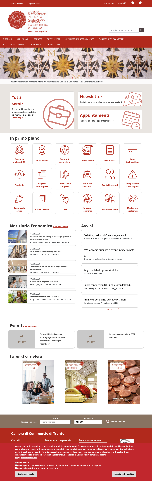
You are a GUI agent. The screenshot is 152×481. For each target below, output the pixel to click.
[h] (141, 30)
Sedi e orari (22, 39)
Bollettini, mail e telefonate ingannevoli (105, 235)
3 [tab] (79, 78)
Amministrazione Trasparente (79, 39)
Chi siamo (7, 39)
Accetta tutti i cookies (124, 474)
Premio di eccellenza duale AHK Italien (105, 299)
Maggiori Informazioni (26, 457)
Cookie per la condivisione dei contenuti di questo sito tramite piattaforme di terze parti (59, 465)
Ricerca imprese (28, 422)
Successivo (118, 310)
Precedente (102, 310)
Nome (55, 418)
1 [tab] (72, 78)
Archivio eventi (30, 326)
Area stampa (35, 44)
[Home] (28, 12)
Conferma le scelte (26, 474)
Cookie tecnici (23, 462)
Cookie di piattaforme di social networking (37, 468)
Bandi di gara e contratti (111, 39)
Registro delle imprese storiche (101, 270)
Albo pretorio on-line (13, 44)
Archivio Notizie (60, 227)
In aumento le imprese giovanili (45, 251)
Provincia (88, 418)
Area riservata (53, 44)
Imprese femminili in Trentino (44, 296)
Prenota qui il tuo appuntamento (96, 121)
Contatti (38, 39)
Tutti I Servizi (53, 39)
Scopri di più (18, 117)
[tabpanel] (76, 66)
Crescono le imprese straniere (44, 281)
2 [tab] (76, 78)
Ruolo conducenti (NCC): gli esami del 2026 (107, 285)
